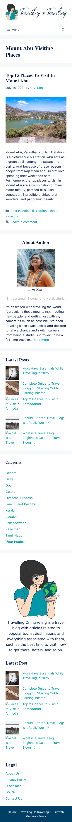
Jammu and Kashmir (21, 504)
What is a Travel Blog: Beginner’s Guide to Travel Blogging (42, 437)
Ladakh (11, 517)
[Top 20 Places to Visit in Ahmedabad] (12, 406)
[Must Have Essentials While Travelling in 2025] (12, 373)
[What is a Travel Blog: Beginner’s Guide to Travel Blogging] (12, 440)
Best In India (20, 211)
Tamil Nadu (14, 535)
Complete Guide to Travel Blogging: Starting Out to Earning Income (41, 388)
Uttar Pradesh (16, 542)
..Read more (40, 340)
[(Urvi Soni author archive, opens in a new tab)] (36, 285)
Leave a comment (24, 222)
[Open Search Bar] (63, 29)
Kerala (10, 510)
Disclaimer (13, 786)
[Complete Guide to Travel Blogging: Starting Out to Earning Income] (12, 389)
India (53, 211)
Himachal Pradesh (19, 498)
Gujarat (11, 491)
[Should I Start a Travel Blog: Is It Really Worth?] (12, 423)
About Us (13, 773)
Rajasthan (13, 216)
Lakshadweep (16, 523)
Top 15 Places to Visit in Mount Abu (30, 78)
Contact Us (14, 798)
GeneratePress (36, 816)
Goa (9, 485)
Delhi (9, 479)
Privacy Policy (16, 780)
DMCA (10, 792)
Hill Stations (39, 211)
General (11, 473)
